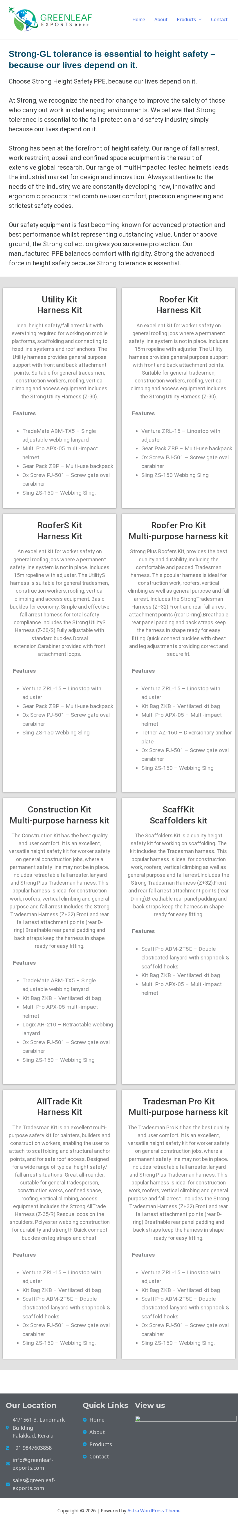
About (160, 19)
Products (186, 19)
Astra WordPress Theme (154, 1510)
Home (138, 19)
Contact (219, 19)
